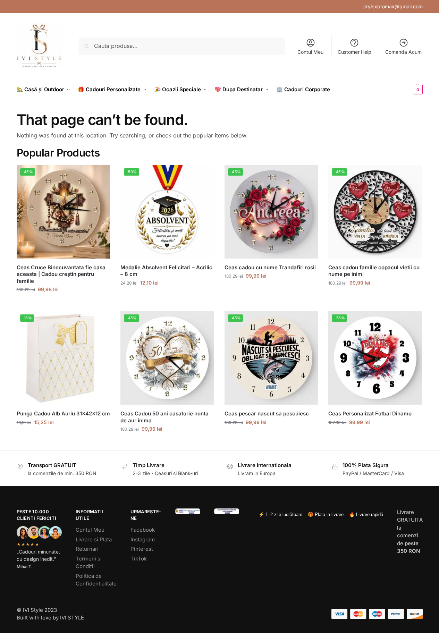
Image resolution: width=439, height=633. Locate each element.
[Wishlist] (99, 175)
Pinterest (141, 549)
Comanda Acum (403, 52)
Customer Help (354, 52)
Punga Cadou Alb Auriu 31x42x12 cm (63, 413)
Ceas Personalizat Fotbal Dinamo (370, 413)
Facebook (142, 529)
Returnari (87, 549)
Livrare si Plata (94, 539)
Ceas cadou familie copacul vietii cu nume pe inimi (374, 271)
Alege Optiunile (63, 304)
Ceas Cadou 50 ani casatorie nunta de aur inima (164, 417)
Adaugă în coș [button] (63, 437)
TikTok (138, 558)
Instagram (142, 539)
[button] (406, 89)
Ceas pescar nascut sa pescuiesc (267, 413)
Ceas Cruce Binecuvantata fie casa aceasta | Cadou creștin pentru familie (61, 274)
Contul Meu (310, 52)
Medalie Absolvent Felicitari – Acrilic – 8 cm (166, 271)
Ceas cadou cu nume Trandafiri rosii (270, 267)
